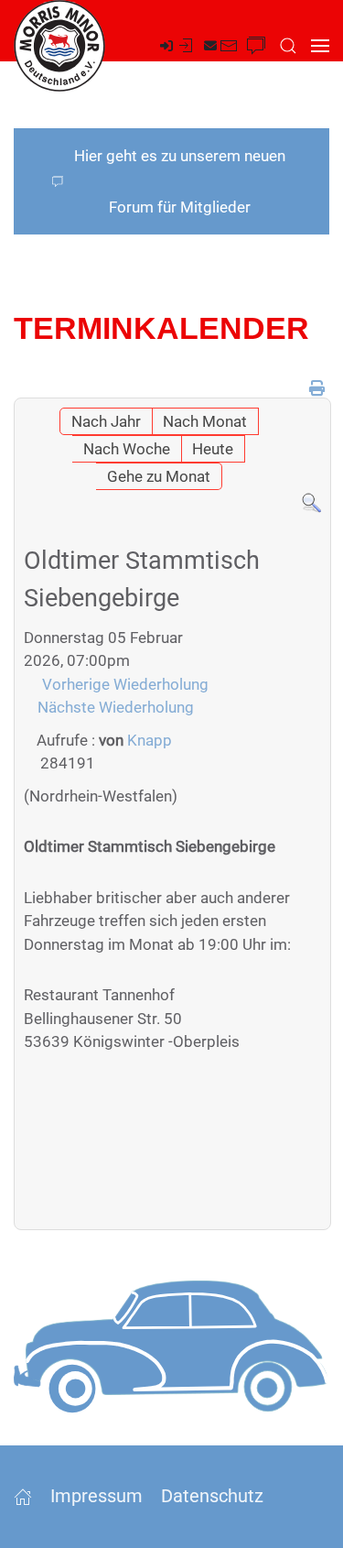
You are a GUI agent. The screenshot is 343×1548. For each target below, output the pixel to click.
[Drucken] (317, 388)
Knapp (149, 740)
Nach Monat (205, 421)
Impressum (96, 1496)
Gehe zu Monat (158, 476)
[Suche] (311, 502)
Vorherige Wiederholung (125, 684)
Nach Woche (126, 449)
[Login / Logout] (177, 46)
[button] (288, 46)
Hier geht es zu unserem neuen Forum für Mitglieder (179, 181)
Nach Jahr (106, 421)
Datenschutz (212, 1496)
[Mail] (221, 46)
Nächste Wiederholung (116, 707)
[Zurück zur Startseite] (59, 46)
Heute (212, 449)
